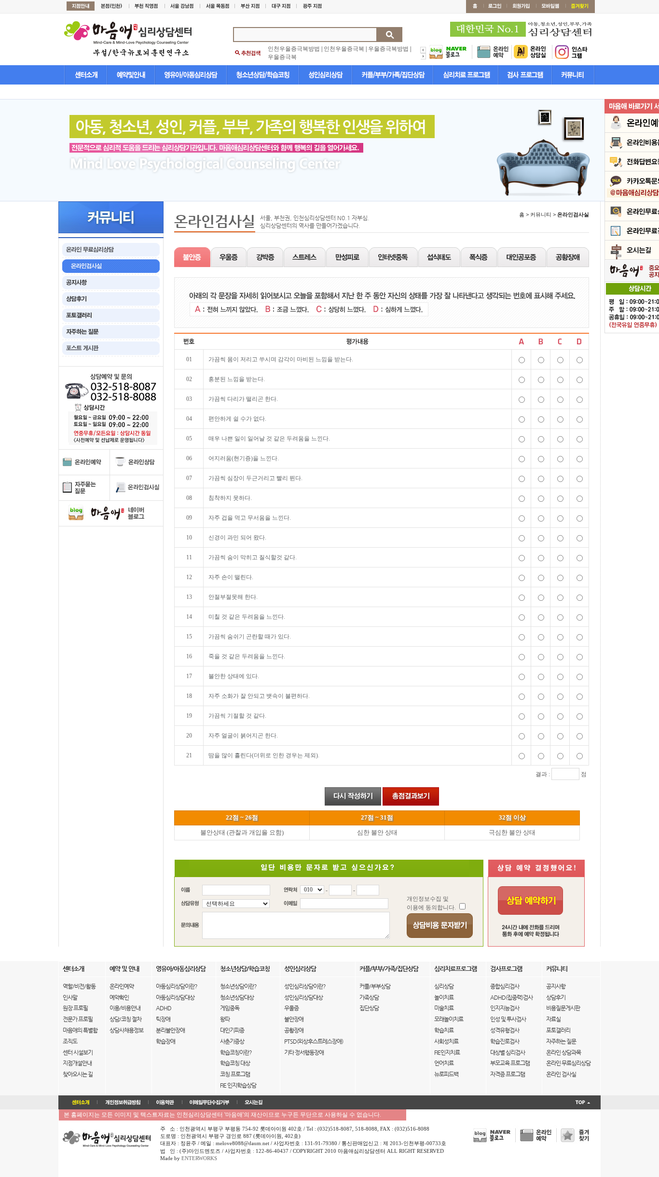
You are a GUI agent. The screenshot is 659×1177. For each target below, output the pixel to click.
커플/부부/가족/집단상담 (388, 968)
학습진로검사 (504, 1041)
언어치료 (443, 1063)
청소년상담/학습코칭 (245, 968)
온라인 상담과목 (563, 1052)
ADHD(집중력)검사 (511, 997)
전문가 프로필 (78, 1019)
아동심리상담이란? (176, 986)
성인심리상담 (300, 968)
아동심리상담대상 (175, 997)
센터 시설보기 (78, 1052)
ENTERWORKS (199, 1158)
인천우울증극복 (344, 48)
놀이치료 (443, 997)
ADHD (163, 1008)
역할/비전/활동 (79, 986)
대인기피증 (232, 1030)
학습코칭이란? (236, 1052)
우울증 (291, 1008)
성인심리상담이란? (305, 986)
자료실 (553, 1019)
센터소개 (73, 968)
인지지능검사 (504, 1008)
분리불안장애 (170, 1030)
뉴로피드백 (446, 1074)
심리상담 (443, 986)
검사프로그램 (506, 968)
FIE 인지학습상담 (238, 1085)
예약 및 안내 (124, 968)
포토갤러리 (558, 1030)
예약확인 (119, 997)
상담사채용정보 (126, 1030)
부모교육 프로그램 (510, 1063)
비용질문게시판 (563, 1008)
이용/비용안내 (125, 1008)
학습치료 (443, 1030)
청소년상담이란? (238, 986)
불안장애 (293, 1019)
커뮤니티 (556, 968)
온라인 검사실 (561, 1074)
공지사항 (555, 986)
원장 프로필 (75, 1008)
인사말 (70, 997)
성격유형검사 (504, 1030)
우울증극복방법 (388, 48)
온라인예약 (122, 986)
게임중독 (229, 1008)
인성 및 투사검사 (508, 1019)
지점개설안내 (77, 1063)
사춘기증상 (232, 1041)
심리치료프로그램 (455, 968)
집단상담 (369, 1008)
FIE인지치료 (447, 1052)
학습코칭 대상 (235, 1063)
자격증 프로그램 (507, 1074)
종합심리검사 (504, 986)
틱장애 (163, 1019)
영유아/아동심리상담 (181, 968)
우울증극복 (282, 57)
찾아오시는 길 (78, 1074)
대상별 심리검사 (507, 1052)
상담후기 (555, 997)
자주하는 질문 (561, 1041)
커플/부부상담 (374, 986)
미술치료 (443, 1008)
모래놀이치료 (448, 1019)
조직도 (70, 1041)
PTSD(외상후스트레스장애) (313, 1041)
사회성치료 (446, 1041)
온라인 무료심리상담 (568, 1063)
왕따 (225, 1019)
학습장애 (165, 1041)
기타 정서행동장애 (304, 1052)
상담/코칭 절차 (125, 1019)
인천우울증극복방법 (294, 48)
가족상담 (369, 997)
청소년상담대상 (237, 997)
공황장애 (293, 1030)
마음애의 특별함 (80, 1030)
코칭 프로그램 (235, 1074)
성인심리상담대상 (303, 997)
